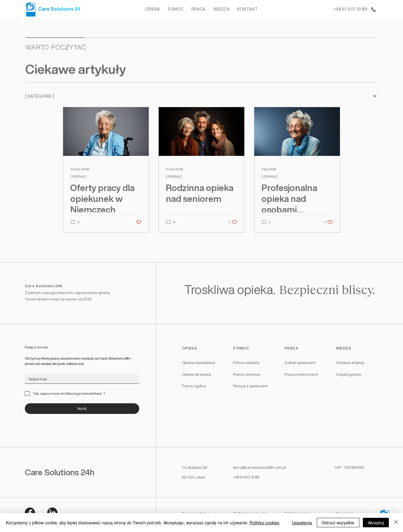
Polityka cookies (264, 523)
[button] (152, 9)
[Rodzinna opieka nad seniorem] (201, 131)
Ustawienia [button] (302, 523)
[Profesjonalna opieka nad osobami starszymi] (297, 131)
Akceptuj (376, 523)
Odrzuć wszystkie (338, 523)
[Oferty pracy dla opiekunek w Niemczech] (106, 131)
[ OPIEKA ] (78, 176)
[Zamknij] (395, 522)
